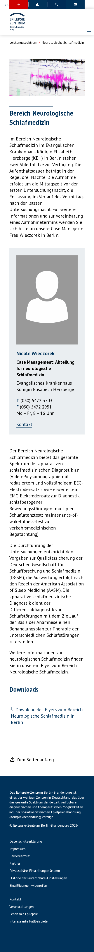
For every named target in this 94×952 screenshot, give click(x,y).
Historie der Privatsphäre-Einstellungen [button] (38, 878)
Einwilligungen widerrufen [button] (28, 886)
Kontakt (24, 424)
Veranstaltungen (21, 907)
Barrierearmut (19, 856)
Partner (14, 863)
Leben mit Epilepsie (23, 914)
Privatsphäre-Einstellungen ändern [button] (34, 871)
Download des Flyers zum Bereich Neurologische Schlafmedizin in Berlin (47, 716)
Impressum (17, 849)
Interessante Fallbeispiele (28, 921)
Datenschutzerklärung (25, 841)
